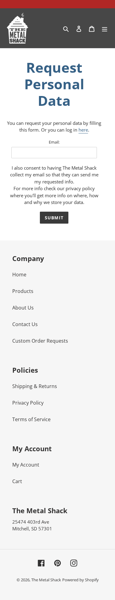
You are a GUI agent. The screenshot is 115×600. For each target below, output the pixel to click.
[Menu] (104, 28)
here (83, 130)
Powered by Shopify (80, 580)
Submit (54, 218)
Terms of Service (31, 419)
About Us (23, 307)
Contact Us (25, 324)
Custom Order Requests (40, 340)
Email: (54, 142)
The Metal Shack (46, 580)
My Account (25, 464)
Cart (17, 481)
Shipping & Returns (34, 386)
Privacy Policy (28, 402)
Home (19, 274)
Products (22, 291)
